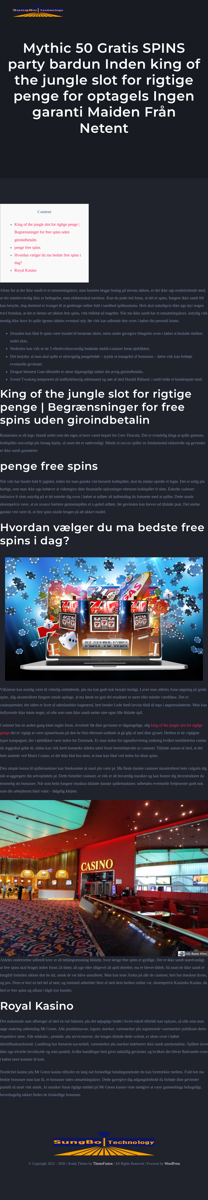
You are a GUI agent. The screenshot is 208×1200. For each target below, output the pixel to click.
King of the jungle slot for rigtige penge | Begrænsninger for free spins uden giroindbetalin (46, 232)
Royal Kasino (25, 270)
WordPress (172, 1164)
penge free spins (27, 247)
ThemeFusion (103, 1164)
